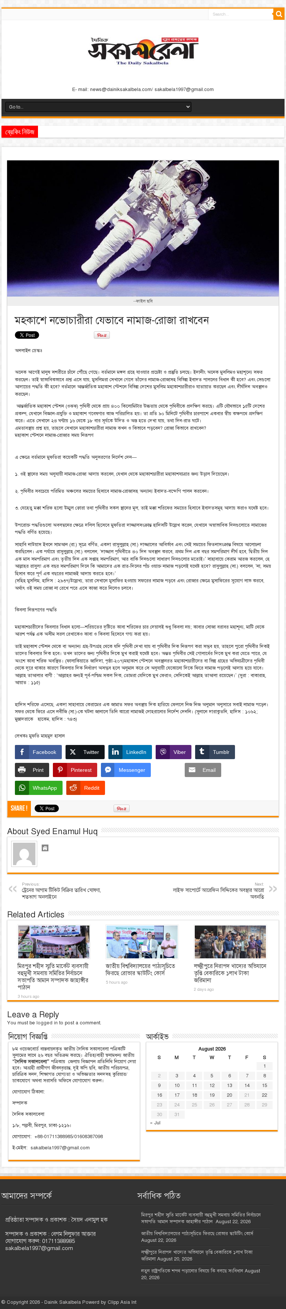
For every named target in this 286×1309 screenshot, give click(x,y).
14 (247, 1086)
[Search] (279, 14)
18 (194, 1095)
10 (176, 1086)
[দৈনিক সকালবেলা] (143, 68)
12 (211, 1086)
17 (176, 1095)
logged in (47, 1023)
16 (159, 1095)
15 (264, 1086)
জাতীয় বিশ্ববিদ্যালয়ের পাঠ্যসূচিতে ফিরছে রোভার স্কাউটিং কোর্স (140, 970)
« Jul (155, 1123)
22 (264, 1095)
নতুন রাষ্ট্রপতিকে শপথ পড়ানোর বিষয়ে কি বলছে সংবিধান (192, 1271)
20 (229, 1095)
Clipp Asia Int (122, 1302)
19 (211, 1095)
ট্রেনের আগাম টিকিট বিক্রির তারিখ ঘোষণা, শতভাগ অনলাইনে (61, 890)
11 (194, 1086)
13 (229, 1086)
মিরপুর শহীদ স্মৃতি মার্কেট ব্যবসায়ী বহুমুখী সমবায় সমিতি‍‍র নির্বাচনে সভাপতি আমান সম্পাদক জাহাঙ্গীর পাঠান (53, 977)
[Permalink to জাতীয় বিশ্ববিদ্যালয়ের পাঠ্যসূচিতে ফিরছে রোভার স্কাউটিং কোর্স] (142, 942)
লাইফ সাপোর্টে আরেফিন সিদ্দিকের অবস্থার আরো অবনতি (218, 890)
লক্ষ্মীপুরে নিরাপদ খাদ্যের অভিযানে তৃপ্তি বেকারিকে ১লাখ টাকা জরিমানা (230, 973)
